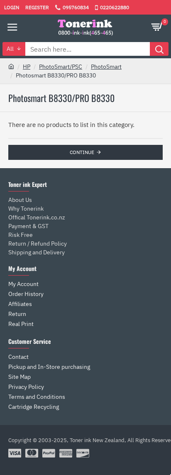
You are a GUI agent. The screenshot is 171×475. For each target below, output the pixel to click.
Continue (82, 152)
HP (26, 66)
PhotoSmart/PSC (60, 66)
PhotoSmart (106, 66)
